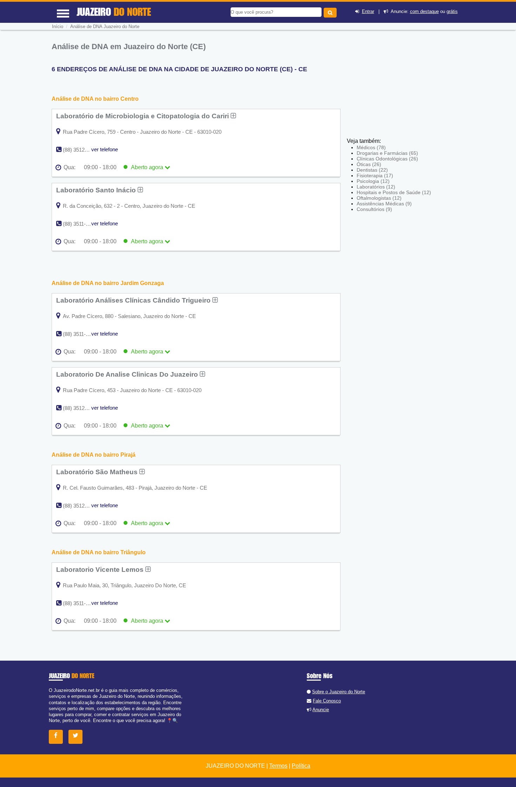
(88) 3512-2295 (80, 150)
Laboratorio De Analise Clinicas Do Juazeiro (128, 374)
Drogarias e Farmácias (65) (387, 153)
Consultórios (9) (374, 209)
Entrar (368, 11)
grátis (452, 11)
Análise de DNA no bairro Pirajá (93, 455)
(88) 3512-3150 (80, 408)
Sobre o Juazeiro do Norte (338, 691)
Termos (278, 766)
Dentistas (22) (372, 170)
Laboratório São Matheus (97, 472)
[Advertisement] (398, 86)
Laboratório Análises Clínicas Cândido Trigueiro (134, 300)
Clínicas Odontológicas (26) (387, 158)
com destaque (424, 11)
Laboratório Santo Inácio (97, 190)
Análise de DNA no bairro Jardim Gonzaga (108, 283)
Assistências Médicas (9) (384, 203)
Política (301, 766)
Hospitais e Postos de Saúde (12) (394, 192)
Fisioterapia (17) (375, 175)
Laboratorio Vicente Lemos (100, 569)
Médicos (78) (371, 147)
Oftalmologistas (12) (379, 198)
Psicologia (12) (373, 181)
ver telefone (104, 149)
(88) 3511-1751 (80, 334)
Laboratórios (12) (376, 187)
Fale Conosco (327, 700)
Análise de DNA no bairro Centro (95, 99)
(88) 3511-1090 (80, 224)
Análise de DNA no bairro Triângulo (99, 552)
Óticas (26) (369, 164)
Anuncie (320, 709)
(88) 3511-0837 (80, 603)
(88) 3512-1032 (80, 506)
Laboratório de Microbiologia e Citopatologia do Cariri (143, 116)
